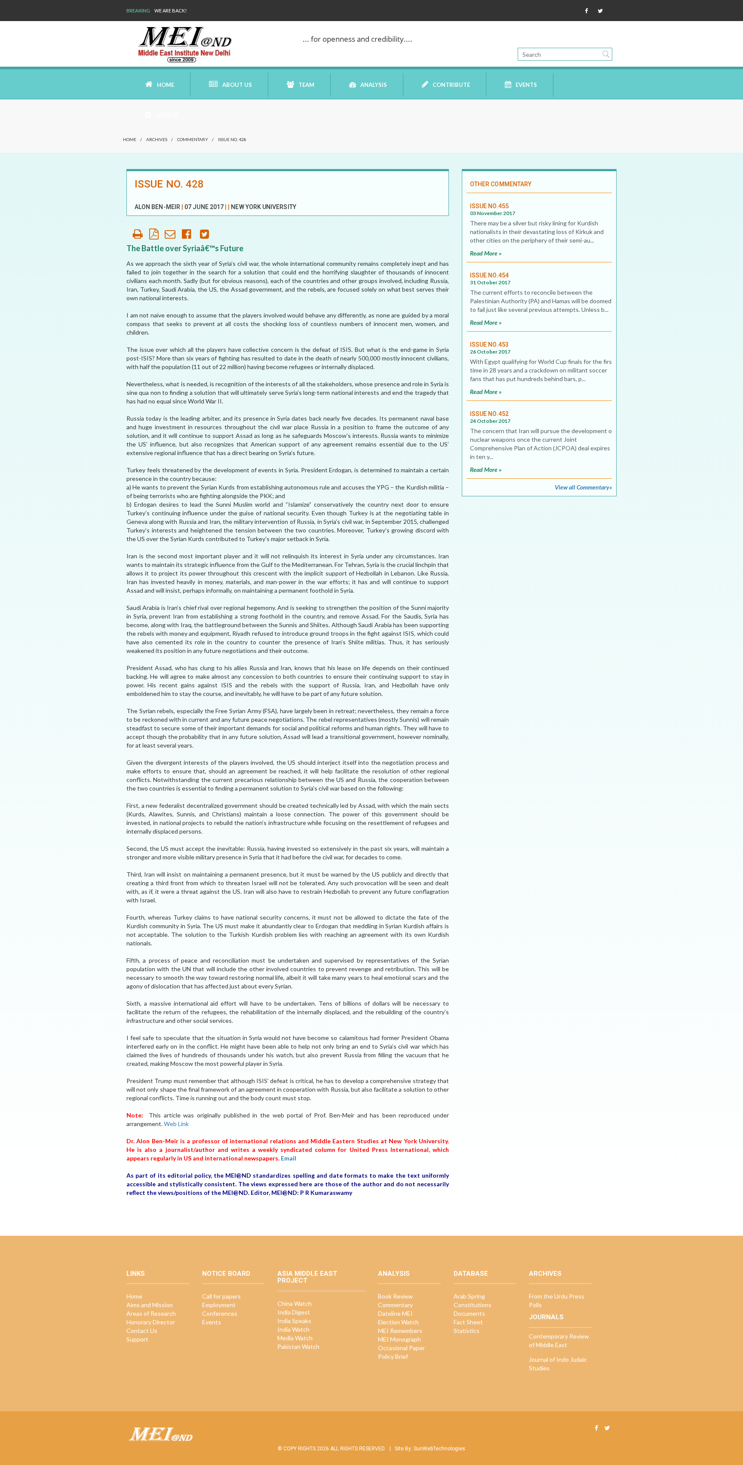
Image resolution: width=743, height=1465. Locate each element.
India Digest (293, 1312)
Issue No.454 (489, 275)
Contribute (451, 84)
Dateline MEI (395, 1313)
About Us (237, 84)
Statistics (466, 1330)
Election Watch (398, 1322)
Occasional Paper (401, 1347)
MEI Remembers (400, 1330)
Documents (469, 1313)
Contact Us (141, 1330)
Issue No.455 (489, 206)
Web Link (176, 1123)
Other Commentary (500, 184)
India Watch (293, 1329)
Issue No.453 (489, 344)
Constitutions (472, 1304)
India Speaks (294, 1320)
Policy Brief (393, 1356)
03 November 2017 (492, 213)
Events (526, 84)
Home (165, 84)
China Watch (294, 1303)
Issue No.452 (489, 413)
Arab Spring (469, 1296)
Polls (535, 1304)
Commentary (192, 139)
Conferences (219, 1313)
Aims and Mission (149, 1304)
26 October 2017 (490, 351)
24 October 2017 (490, 421)
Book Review (395, 1296)
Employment (219, 1304)
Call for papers (221, 1296)
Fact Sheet (468, 1322)
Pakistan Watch (298, 1346)
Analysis (373, 84)
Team (306, 84)
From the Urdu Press (556, 1296)
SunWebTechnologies (439, 1449)
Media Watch (295, 1338)
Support (137, 1339)
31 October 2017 (490, 282)
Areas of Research (151, 1313)
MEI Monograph (399, 1339)
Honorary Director (150, 1322)
